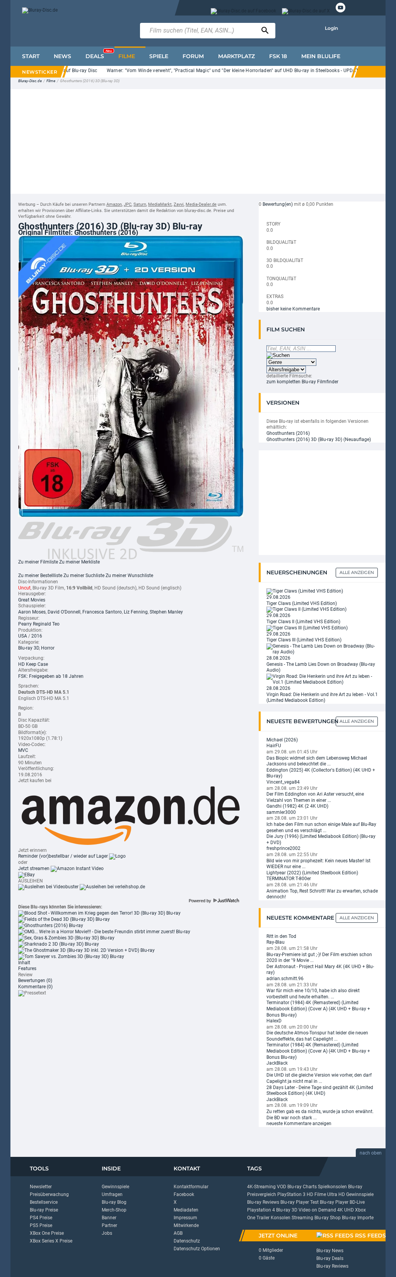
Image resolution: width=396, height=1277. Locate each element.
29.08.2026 (278, 597)
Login (331, 28)
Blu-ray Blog (114, 1202)
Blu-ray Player (334, 1202)
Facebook (184, 1194)
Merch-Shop (114, 1210)
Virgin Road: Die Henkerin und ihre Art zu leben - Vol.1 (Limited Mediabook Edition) (322, 697)
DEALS (98, 54)
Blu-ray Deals (329, 1258)
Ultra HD (336, 1194)
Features (27, 968)
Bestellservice (44, 1202)
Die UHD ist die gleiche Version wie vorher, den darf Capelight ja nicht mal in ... (319, 1078)
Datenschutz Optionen (197, 1248)
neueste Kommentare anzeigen (298, 1123)
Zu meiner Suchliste (83, 575)
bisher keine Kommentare (293, 309)
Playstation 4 (261, 1210)
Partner (109, 1225)
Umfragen (112, 1194)
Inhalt (24, 962)
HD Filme (316, 1194)
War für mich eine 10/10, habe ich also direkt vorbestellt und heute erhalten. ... (313, 994)
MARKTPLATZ (236, 56)
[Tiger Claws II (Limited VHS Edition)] (306, 609)
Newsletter (41, 1186)
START (30, 56)
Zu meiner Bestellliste (40, 575)
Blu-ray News (329, 1250)
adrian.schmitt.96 (285, 978)
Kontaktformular (191, 1186)
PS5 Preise (41, 1225)
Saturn (139, 204)
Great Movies (31, 600)
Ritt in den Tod (281, 936)
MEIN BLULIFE (320, 56)
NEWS (62, 56)
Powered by (200, 900)
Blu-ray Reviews (263, 1202)
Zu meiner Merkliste (79, 562)
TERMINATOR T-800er (288, 878)
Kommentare (35, 986)
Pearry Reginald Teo (39, 624)
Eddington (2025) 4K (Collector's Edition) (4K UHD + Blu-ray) (320, 773)
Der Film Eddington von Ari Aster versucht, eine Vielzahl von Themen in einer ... (315, 797)
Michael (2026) (282, 740)
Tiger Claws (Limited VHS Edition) (301, 603)
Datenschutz (187, 1241)
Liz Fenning (136, 612)
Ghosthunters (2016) (288, 433)
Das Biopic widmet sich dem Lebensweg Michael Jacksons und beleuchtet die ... (316, 761)
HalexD (274, 1021)
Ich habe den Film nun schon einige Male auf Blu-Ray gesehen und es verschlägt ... (321, 827)
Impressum (185, 1217)
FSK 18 (278, 56)
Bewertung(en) (278, 204)
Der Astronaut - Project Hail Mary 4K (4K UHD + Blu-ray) (320, 969)
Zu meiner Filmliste (38, 562)
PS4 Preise (41, 1217)
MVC (23, 750)
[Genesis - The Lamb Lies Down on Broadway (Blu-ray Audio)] (322, 649)
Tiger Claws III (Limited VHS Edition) (303, 640)
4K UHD (345, 1210)
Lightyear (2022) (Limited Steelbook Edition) (312, 872)
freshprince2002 (283, 848)
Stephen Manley (166, 612)
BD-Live (357, 1202)
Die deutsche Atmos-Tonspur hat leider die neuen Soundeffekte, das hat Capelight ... (317, 1036)
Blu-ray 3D (28, 648)
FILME (126, 56)
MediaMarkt (160, 204)
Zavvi (179, 204)
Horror (48, 648)
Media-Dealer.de (201, 204)
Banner (109, 1217)
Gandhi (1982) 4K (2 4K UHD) (297, 806)
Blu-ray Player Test (299, 1202)
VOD (281, 1186)
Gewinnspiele (115, 1186)
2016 (36, 636)
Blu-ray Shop (327, 1217)
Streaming (302, 1217)
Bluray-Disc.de (30, 81)
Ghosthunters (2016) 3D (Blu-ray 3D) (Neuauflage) (318, 439)
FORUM (193, 56)
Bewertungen (35, 980)
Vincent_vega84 (283, 782)
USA (22, 636)
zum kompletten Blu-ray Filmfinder (302, 381)
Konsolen (280, 1217)
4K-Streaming (261, 1186)
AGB (178, 1233)
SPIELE (158, 56)
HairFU (273, 745)
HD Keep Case (33, 664)
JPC (127, 204)
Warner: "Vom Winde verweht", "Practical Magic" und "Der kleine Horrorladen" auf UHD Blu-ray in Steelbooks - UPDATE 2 (222, 70)
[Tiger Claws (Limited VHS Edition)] (304, 591)
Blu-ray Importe (358, 1217)
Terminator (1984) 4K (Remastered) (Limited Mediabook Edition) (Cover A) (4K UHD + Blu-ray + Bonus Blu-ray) (318, 1008)
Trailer (263, 1217)
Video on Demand (317, 1210)
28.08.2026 (278, 658)
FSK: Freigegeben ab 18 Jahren (51, 676)
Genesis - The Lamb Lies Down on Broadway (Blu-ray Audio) (320, 667)
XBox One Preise (47, 1233)
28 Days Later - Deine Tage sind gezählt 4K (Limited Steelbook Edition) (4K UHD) (319, 1090)
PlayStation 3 (291, 1194)
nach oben (371, 1153)
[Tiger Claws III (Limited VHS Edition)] (307, 628)
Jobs (107, 1233)
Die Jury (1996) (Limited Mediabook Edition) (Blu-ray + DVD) (321, 839)
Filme (50, 81)
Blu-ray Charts (302, 1186)
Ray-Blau (275, 942)
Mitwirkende (186, 1225)
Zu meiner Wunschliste (129, 575)
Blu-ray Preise (44, 1210)
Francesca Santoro (102, 612)
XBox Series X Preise (51, 1241)
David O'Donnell (64, 612)
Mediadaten (186, 1210)
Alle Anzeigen (357, 572)
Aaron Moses (32, 612)
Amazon (114, 204)
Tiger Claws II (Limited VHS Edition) (303, 621)
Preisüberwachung (49, 1194)
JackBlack (277, 1063)
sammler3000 (281, 812)
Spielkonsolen (332, 1186)
